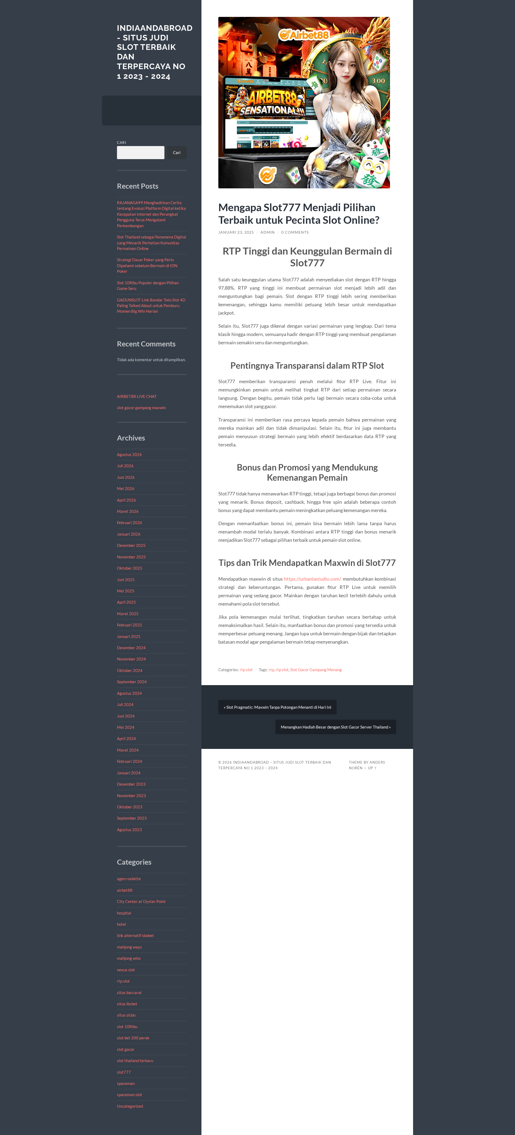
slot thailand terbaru (135, 1060)
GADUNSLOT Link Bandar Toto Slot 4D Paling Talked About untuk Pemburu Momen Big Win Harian (151, 305)
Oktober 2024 (129, 670)
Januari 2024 (129, 772)
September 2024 (132, 681)
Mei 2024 (125, 727)
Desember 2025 (131, 545)
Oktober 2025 (129, 568)
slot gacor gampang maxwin (141, 407)
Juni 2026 (126, 477)
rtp (271, 669)
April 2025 (126, 602)
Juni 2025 (126, 579)
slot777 (124, 1072)
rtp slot (123, 981)
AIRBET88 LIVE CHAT (137, 396)
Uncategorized (130, 1106)
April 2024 (126, 738)
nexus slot (126, 969)
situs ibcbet (127, 1003)
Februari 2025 (129, 624)
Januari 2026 (129, 534)
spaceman (126, 1083)
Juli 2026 (125, 465)
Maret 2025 (128, 613)
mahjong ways (129, 946)
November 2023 (131, 795)
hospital (124, 912)
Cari (121, 142)
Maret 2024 (128, 750)
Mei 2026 (125, 488)
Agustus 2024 (129, 693)
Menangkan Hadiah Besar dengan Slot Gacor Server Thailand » (336, 727)
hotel (121, 924)
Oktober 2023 (129, 806)
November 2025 (131, 556)
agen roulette (129, 878)
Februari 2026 (129, 522)
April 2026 (126, 500)
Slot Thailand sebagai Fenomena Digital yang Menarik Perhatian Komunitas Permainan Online (151, 242)
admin (267, 232)
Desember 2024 (131, 647)
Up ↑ (372, 768)
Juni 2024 (126, 716)
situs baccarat (129, 992)
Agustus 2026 (129, 454)
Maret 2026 (128, 511)
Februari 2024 (129, 761)
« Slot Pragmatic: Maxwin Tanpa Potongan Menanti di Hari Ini (277, 707)
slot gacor (125, 1049)
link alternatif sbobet (135, 935)
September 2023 (132, 818)
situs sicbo (126, 1015)
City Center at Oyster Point (141, 901)
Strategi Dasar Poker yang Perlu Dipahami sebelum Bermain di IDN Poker (147, 265)
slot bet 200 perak (133, 1037)
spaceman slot (129, 1094)
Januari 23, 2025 (236, 232)
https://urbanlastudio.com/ (312, 579)
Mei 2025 (125, 590)
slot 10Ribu (127, 1026)
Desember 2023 (131, 784)
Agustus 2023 (129, 829)
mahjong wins (129, 958)
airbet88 (125, 890)
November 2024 (131, 658)
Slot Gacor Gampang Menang (316, 669)
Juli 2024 (125, 704)
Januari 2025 (129, 636)
